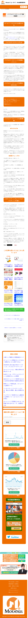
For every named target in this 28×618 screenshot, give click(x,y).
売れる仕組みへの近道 (13, 581)
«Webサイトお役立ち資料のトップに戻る (12, 327)
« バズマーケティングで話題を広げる (12, 315)
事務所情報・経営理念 (13, 583)
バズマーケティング (10, 37)
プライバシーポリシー (13, 590)
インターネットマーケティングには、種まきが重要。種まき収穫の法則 (14, 390)
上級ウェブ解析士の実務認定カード (14, 357)
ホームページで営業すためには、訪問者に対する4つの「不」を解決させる (14, 403)
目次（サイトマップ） (13, 592)
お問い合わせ (14, 588)
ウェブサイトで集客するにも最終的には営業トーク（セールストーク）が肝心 (14, 396)
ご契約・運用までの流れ (13, 586)
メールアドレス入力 (8, 416)
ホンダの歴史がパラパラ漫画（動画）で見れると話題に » (14, 319)
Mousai (13, 616)
